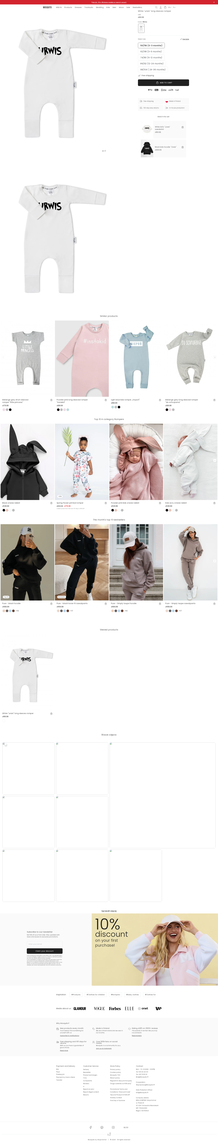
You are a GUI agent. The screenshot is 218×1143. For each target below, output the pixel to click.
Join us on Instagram (104, 1048)
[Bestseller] (82, 562)
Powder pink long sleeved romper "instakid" (72, 401)
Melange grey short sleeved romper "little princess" (15, 401)
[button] (165, 7)
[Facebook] (90, 1127)
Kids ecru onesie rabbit (176, 503)
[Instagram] (113, 1127)
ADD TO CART (166, 83)
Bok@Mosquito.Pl (142, 1077)
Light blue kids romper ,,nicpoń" (125, 399)
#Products (76, 995)
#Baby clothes (132, 995)
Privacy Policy (56, 962)
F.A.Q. (85, 1078)
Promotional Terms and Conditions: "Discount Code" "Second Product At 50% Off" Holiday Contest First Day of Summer (120, 1094)
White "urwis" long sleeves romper (18, 713)
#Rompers (115, 995)
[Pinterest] (102, 1127)
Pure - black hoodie (11, 603)
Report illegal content (91, 1092)
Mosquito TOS (115, 1075)
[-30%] (82, 461)
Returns (86, 1095)
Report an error (88, 1089)
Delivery (86, 1069)
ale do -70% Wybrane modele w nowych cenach (109, 2)
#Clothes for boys (153, 995)
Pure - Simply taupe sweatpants (180, 603)
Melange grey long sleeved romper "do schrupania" (181, 401)
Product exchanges (90, 1075)
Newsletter (87, 1072)
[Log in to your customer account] (161, 7)
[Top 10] (27, 562)
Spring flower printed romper (70, 503)
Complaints (87, 1081)
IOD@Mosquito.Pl (142, 1092)
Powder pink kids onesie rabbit (125, 503)
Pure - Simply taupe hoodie (124, 603)
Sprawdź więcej (109, 911)
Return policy (115, 1078)
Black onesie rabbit (11, 503)
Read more (64, 1050)
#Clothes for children (96, 995)
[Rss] (126, 1127)
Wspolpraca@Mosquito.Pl (145, 1085)
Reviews (86, 1084)
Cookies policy (115, 1072)
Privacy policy (115, 1069)
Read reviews (137, 1036)
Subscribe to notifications (69, 1036)
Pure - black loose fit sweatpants (72, 603)
